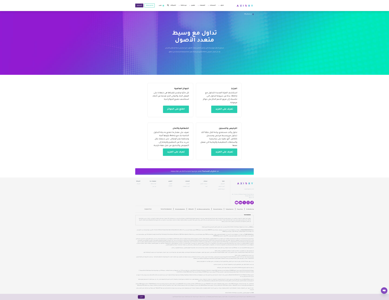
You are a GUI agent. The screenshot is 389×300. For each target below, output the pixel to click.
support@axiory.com (249, 189)
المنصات (188, 183)
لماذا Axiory (153, 183)
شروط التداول (221, 189)
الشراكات (173, 5)
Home (253, 14)
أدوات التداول (221, 186)
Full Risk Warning (250, 209)
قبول (141, 297)
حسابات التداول (203, 183)
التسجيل (139, 5)
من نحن (154, 186)
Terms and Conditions (217, 209)
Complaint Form (148, 209)
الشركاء (138, 183)
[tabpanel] (194, 43)
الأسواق (223, 183)
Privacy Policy (240, 209)
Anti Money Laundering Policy (203, 209)
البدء (206, 186)
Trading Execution (230, 209)
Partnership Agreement (180, 209)
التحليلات (170, 186)
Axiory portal (149, 5)
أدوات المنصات (186, 186)
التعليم (170, 183)
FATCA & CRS (190, 209)
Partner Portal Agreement (166, 209)
